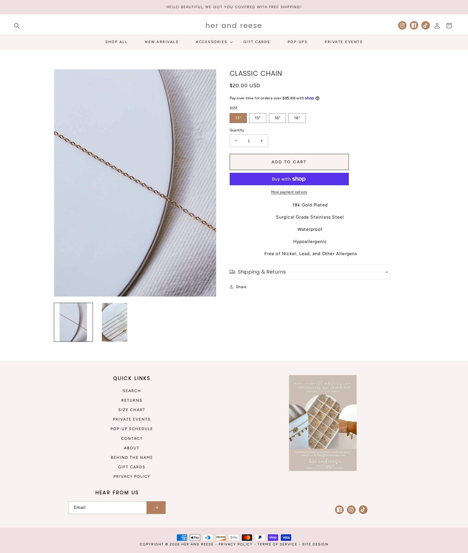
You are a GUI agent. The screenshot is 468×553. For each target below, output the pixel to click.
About (131, 448)
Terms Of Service (277, 544)
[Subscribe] (156, 507)
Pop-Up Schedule (131, 429)
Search (132, 391)
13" (238, 118)
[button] (17, 26)
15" (258, 118)
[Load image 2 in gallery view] (114, 322)
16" (277, 118)
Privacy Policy (131, 476)
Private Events (132, 419)
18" (297, 118)
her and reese (197, 544)
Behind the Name (132, 457)
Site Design (315, 544)
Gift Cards (131, 467)
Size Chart (131, 410)
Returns (131, 400)
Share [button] (241, 287)
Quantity (237, 130)
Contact (132, 438)
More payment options (289, 192)
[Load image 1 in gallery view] (73, 322)
